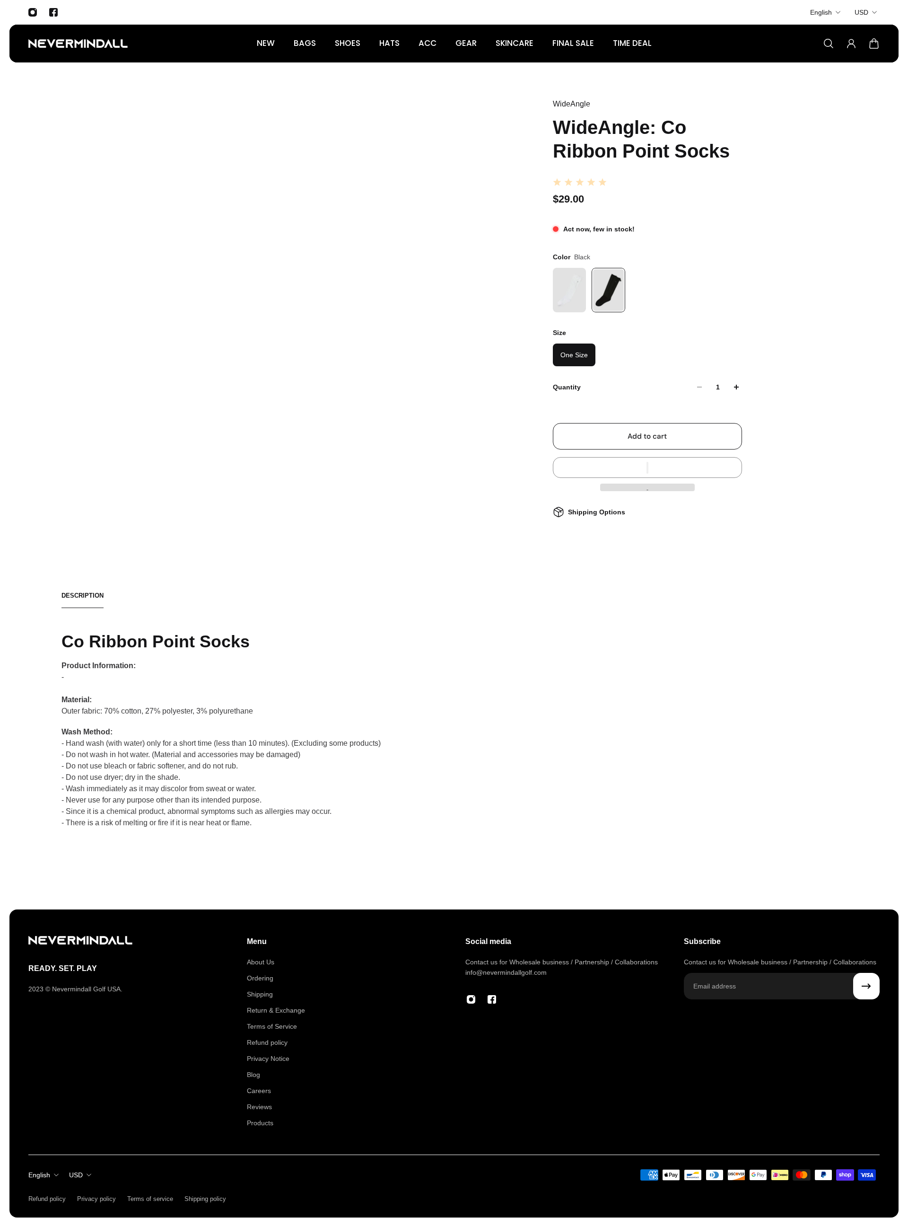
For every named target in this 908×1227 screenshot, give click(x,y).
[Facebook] (53, 12)
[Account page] (851, 43)
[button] (647, 467)
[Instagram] (32, 12)
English (821, 12)
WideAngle (571, 104)
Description (82, 595)
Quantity (567, 387)
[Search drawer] (828, 43)
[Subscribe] (866, 986)
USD (861, 12)
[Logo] (78, 43)
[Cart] (874, 43)
